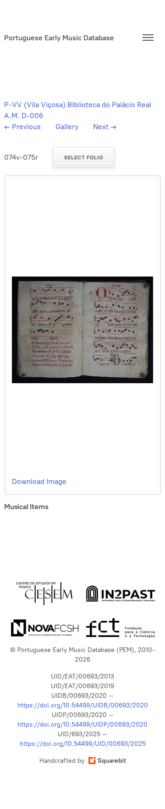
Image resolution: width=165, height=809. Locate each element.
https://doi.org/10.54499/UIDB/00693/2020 (82, 705)
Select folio (83, 157)
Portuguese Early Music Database (59, 37)
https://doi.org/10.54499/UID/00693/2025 (83, 744)
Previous (22, 126)
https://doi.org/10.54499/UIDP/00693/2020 (82, 724)
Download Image (39, 481)
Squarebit (112, 761)
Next (104, 126)
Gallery (66, 126)
